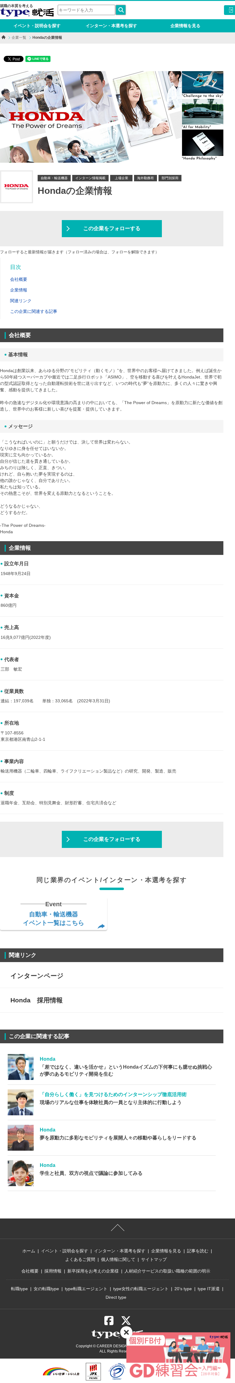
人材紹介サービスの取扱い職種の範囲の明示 (167, 1271)
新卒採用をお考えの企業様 (93, 1271)
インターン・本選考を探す (111, 25)
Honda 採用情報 (36, 1000)
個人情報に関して (118, 1259)
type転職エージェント (86, 1288)
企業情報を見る (185, 25)
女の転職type (46, 1288)
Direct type (116, 1297)
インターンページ (37, 975)
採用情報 (53, 1271)
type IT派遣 (209, 1288)
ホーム (28, 1250)
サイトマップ (154, 1259)
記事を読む (197, 1250)
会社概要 (30, 1271)
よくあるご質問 (80, 1259)
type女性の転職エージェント (141, 1288)
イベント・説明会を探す (37, 25)
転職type (19, 1288)
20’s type (183, 1288)
